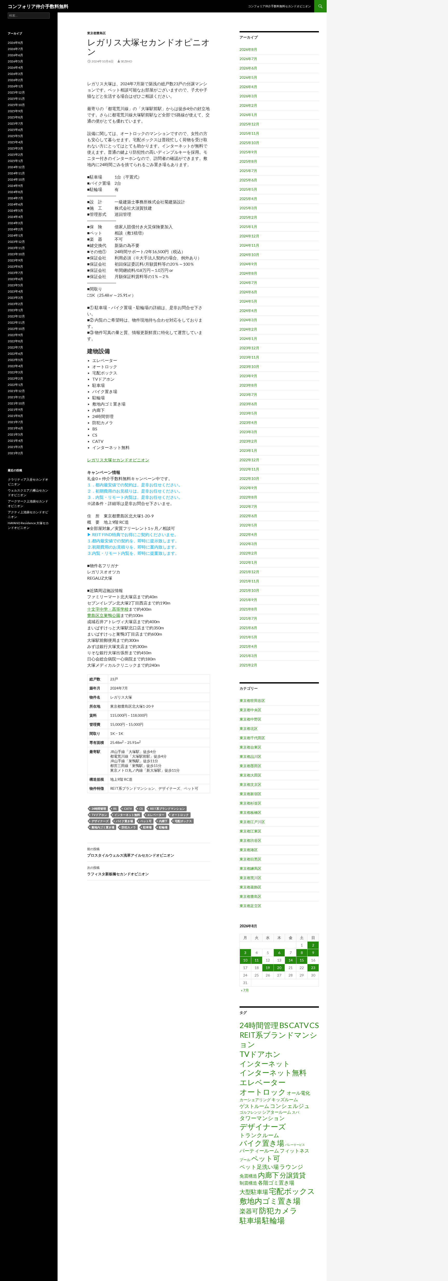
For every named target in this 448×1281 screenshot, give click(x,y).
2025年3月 (248, 208)
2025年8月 (248, 161)
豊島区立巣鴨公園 (103, 615)
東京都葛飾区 (250, 887)
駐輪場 (163, 827)
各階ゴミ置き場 (276, 1182)
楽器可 (249, 1211)
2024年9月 (248, 264)
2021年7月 (248, 618)
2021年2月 (248, 665)
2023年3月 (248, 432)
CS (141, 808)
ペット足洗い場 (259, 1167)
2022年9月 (248, 488)
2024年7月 (248, 282)
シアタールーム (276, 1111)
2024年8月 (248, 273)
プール (245, 1159)
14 (291, 960)
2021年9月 (248, 599)
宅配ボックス (183, 821)
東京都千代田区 (252, 738)
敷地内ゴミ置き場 (103, 827)
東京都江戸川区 (252, 822)
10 (245, 960)
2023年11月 (249, 357)
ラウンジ (291, 1166)
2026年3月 (248, 96)
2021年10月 (249, 590)
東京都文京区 (250, 784)
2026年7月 (248, 58)
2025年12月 (249, 124)
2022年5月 (248, 525)
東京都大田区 (250, 775)
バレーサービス (295, 1144)
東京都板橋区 (250, 812)
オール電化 (298, 1093)
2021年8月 (248, 609)
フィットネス (294, 1151)
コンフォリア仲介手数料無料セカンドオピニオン (279, 6)
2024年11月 (249, 245)
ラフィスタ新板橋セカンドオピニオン (118, 871)
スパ (295, 1112)
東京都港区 (249, 850)
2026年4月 (248, 86)
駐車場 (147, 827)
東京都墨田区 (250, 766)
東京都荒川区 (250, 878)
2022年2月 (248, 553)
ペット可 (146, 821)
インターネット (265, 1063)
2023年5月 (248, 413)
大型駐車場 (254, 1191)
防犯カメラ (129, 827)
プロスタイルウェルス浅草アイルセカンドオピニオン (130, 852)
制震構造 (248, 1183)
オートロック (180, 814)
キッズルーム (284, 1099)
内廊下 (163, 821)
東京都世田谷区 (252, 700)
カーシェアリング (255, 1100)
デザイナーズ (100, 821)
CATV (128, 808)
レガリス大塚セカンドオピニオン (118, 459)
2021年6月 (248, 627)
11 (257, 960)
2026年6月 (248, 68)
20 (279, 967)
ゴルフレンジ (250, 1112)
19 (268, 967)
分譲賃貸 (293, 1175)
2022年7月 (248, 506)
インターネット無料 (127, 814)
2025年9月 (248, 152)
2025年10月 (249, 142)
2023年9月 (248, 376)
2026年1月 (248, 114)
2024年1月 (248, 338)
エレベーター (155, 814)
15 (302, 960)
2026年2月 (248, 105)
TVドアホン (99, 814)
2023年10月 (249, 366)
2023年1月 (248, 450)
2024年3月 (248, 320)
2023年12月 (249, 348)
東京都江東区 (250, 831)
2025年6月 (248, 180)
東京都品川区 (250, 756)
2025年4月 (248, 198)
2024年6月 (248, 292)
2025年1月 (248, 226)
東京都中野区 (250, 719)
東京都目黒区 (250, 859)
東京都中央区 (250, 710)
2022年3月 (248, 544)
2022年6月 (248, 516)
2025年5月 (248, 189)
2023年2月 (248, 441)
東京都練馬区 (250, 868)
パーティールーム (259, 1151)
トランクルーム (259, 1135)
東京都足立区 (250, 905)
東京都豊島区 (96, 33)
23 (313, 967)
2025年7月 (248, 170)
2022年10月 (249, 478)
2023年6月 (248, 404)
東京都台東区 (250, 747)
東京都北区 (249, 728)
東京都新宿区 (250, 794)
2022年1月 (248, 562)
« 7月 (245, 990)
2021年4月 (248, 646)
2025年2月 (248, 217)
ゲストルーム (254, 1106)
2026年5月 (248, 77)
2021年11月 (249, 581)
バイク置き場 (124, 821)
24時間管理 (99, 808)
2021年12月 (249, 572)
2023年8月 (248, 385)
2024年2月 (248, 329)
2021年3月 (248, 655)
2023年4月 (248, 422)
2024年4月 (248, 310)
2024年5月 (248, 301)
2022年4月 (248, 534)
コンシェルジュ (290, 1105)
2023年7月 (248, 394)
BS (115, 808)
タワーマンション (262, 1118)
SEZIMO (126, 61)
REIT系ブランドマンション (167, 808)
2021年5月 (248, 637)
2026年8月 (248, 49)
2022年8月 (248, 497)
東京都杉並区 (250, 803)
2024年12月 (249, 236)
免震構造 (248, 1176)
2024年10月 (249, 254)
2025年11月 (249, 133)
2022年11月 (249, 469)
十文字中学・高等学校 (108, 609)
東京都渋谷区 (250, 840)
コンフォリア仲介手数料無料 (38, 6)
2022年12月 (249, 460)
